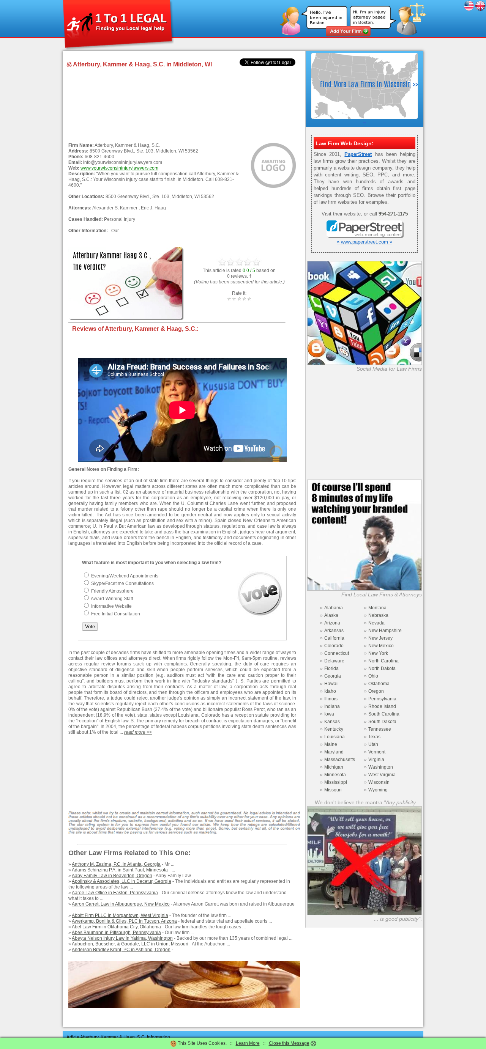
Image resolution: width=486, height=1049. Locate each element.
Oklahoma (379, 683)
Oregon (376, 691)
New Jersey (380, 638)
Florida (331, 668)
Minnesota (335, 774)
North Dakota (382, 668)
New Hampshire (385, 630)
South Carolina (383, 714)
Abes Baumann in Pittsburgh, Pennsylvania (116, 932)
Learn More (248, 1043)
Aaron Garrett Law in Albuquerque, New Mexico (121, 904)
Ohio (373, 676)
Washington (380, 767)
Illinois (331, 698)
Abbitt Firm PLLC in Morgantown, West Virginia (120, 915)
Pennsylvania (382, 698)
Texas (374, 736)
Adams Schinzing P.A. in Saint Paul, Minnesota (120, 870)
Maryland (334, 752)
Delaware (334, 661)
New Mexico (381, 645)
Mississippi (335, 782)
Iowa (329, 714)
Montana (377, 607)
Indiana (332, 706)
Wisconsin (379, 782)
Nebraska (378, 615)
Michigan (333, 767)
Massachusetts (339, 759)
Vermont (376, 752)
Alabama (333, 607)
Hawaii (331, 683)
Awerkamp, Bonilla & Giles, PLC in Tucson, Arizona (124, 921)
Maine (330, 744)
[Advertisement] (182, 105)
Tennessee (379, 729)
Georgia (332, 676)
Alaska (331, 615)
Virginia (376, 759)
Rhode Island (382, 706)
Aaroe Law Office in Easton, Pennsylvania (115, 892)
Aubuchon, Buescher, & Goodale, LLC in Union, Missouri (130, 944)
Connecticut (336, 653)
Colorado (334, 645)
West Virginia (382, 774)
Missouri (333, 790)
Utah (373, 744)
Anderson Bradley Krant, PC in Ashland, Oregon (121, 949)
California (334, 638)
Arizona (332, 623)
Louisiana (334, 736)
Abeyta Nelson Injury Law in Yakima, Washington (122, 938)
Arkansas (334, 630)
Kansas (332, 721)
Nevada (376, 623)
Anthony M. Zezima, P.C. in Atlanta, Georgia (116, 864)
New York (378, 653)
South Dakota (382, 721)
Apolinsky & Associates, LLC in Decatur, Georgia (121, 881)
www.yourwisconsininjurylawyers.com (119, 168)
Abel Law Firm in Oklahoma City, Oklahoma (116, 926)
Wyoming (378, 790)
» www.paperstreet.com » (364, 242)
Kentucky (333, 729)
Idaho (330, 691)
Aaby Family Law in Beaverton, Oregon (112, 875)
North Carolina (383, 661)
